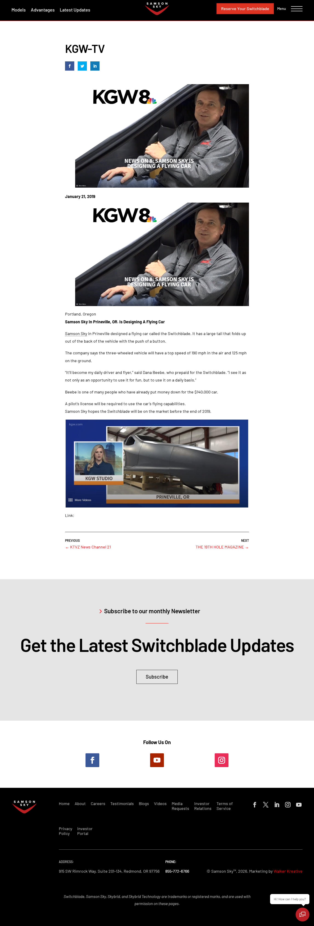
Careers (98, 803)
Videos (160, 803)
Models (18, 9)
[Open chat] (302, 914)
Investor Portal (85, 831)
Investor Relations (202, 806)
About (80, 803)
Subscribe (157, 676)
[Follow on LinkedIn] (275, 803)
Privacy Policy (65, 831)
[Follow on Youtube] (157, 760)
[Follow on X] (264, 803)
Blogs (144, 803)
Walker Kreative (288, 871)
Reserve (245, 8)
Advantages (43, 9)
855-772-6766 (177, 871)
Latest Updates (75, 9)
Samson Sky (76, 333)
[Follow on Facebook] (92, 760)
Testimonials (122, 803)
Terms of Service (225, 806)
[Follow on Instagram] (221, 760)
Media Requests (180, 806)
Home (64, 803)
